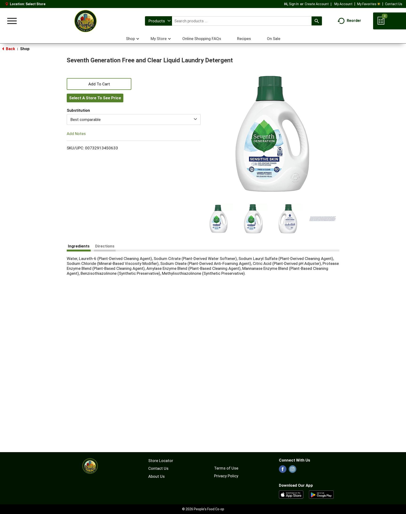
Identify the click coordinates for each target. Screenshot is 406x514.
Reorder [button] (354, 20)
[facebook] (282, 470)
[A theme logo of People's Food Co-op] (85, 21)
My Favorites (366, 4)
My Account (343, 4)
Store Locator (160, 460)
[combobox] (158, 21)
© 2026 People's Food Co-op (203, 509)
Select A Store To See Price (95, 98)
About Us (156, 476)
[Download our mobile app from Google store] (321, 494)
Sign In (294, 4)
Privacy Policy (226, 476)
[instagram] (292, 470)
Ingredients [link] (79, 246)
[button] (218, 218)
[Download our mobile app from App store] (291, 494)
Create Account (317, 4)
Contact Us (393, 4)
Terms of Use (226, 468)
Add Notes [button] (76, 133)
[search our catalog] (317, 20)
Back (10, 48)
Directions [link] (104, 246)
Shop (25, 48)
